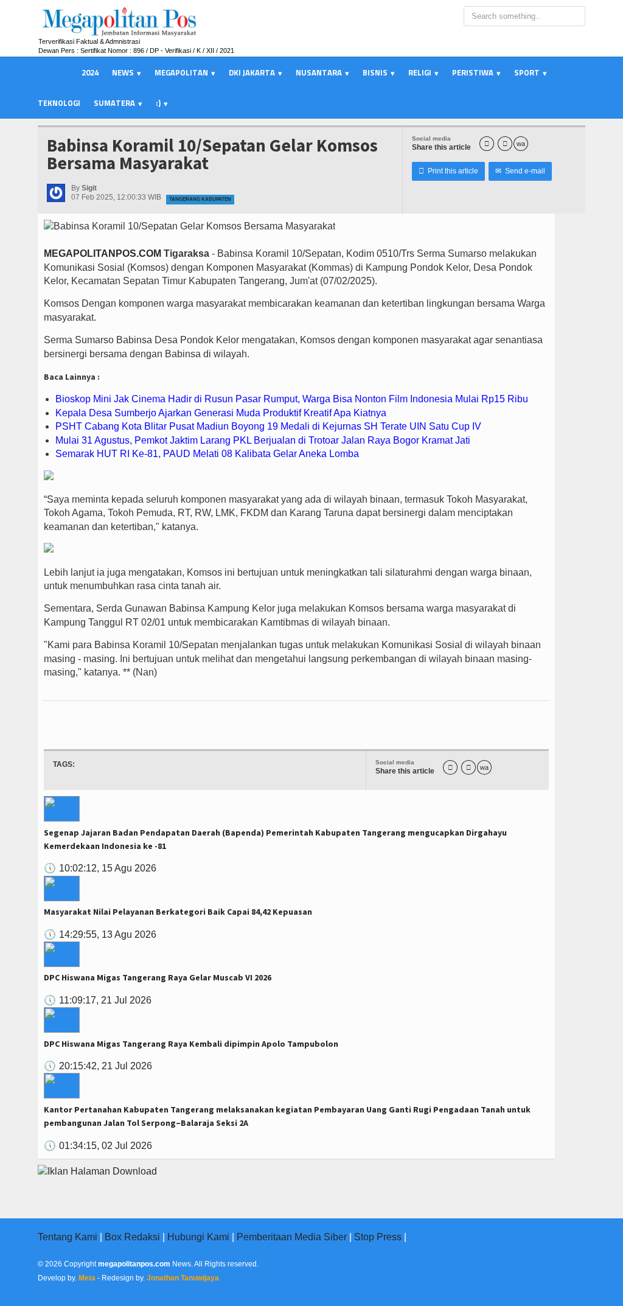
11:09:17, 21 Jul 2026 (97, 1000)
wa (521, 143)
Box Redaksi (132, 1237)
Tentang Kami (67, 1237)
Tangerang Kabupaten (200, 199)
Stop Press (378, 1237)
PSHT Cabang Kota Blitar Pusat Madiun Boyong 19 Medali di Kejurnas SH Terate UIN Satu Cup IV (268, 426)
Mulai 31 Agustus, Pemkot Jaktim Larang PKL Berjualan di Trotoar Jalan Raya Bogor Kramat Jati (262, 440)
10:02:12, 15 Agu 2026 (100, 868)
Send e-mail (520, 171)
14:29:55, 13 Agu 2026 (100, 934)
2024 (90, 72)
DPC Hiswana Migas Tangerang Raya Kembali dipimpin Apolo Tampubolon (191, 1043)
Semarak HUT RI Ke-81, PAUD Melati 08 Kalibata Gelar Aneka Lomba (207, 454)
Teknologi (59, 103)
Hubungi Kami (198, 1237)
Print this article (448, 171)
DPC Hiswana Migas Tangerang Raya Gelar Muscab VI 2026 (157, 977)
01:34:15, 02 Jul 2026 (98, 1145)
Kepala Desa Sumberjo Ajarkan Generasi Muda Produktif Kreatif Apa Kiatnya (220, 413)
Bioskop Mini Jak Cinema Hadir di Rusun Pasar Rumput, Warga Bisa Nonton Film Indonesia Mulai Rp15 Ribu (291, 399)
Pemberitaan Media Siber (292, 1237)
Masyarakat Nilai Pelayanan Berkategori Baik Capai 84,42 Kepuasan (178, 911)
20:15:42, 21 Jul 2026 (98, 1066)
